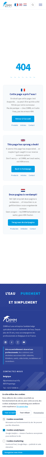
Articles (23, 125)
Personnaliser (39, 412)
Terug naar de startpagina (23, 222)
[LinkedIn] (5, 342)
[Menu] (40, 4)
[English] (20, 4)
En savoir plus (22, 406)
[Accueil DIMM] (7, 5)
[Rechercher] (32, 4)
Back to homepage (23, 169)
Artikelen (24, 229)
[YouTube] (23, 342)
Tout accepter (10, 412)
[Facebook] (11, 342)
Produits (15, 125)
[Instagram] (17, 342)
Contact (31, 125)
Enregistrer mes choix (13, 452)
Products (14, 175)
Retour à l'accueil (23, 118)
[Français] (16, 4)
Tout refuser (25, 412)
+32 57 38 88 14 (12, 388)
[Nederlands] (25, 4)
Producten (14, 229)
